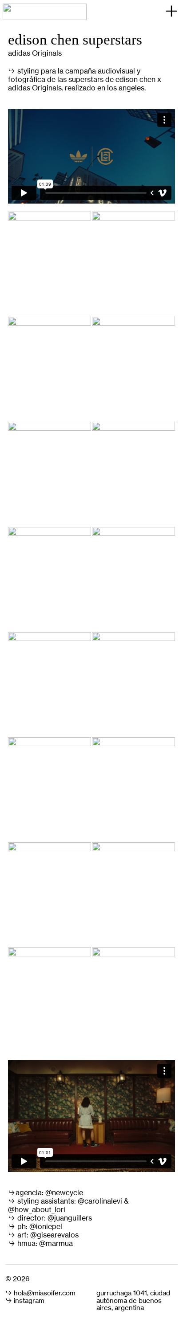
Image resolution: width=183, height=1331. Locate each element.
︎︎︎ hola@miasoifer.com (40, 1293)
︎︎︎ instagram (24, 1301)
